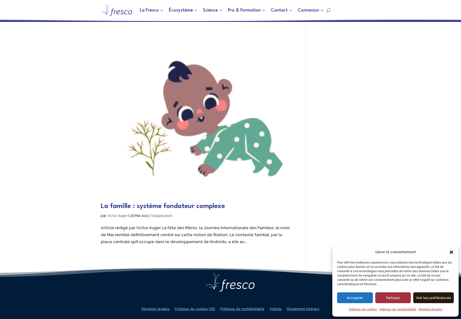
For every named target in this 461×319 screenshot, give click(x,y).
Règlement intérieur (303, 309)
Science (210, 10)
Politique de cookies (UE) (195, 309)
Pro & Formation (244, 10)
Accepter (355, 298)
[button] (451, 252)
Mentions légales (430, 309)
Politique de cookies (363, 309)
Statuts (276, 309)
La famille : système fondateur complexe (163, 206)
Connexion (308, 10)
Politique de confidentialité (397, 309)
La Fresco (149, 10)
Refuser (393, 298)
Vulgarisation (162, 216)
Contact (279, 10)
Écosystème (181, 10)
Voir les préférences (433, 298)
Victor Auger (117, 216)
